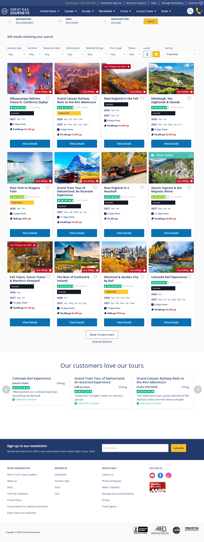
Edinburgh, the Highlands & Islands (165, 100)
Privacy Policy (14, 500)
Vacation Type (62, 480)
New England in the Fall (121, 98)
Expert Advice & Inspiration (21, 512)
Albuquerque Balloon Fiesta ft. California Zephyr (29, 100)
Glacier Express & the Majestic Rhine (166, 189)
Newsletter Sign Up (111, 2)
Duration (32, 48)
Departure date (52, 48)
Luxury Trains (144, 11)
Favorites (193, 2)
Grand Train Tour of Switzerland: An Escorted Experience (75, 191)
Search (150, 21)
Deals (164, 11)
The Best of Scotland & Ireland (73, 279)
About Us (12, 480)
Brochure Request (136, 2)
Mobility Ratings (94, 48)
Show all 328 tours (102, 341)
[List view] (147, 54)
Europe (86, 11)
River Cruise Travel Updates (22, 474)
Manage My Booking (172, 2)
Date (69, 19)
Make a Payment (111, 487)
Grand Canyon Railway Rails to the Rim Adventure (76, 100)
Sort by (169, 48)
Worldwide (105, 11)
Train (57, 487)
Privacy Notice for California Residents (27, 506)
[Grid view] (156, 54)
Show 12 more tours (102, 334)
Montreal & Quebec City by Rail (121, 279)
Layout (146, 48)
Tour (57, 493)
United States (48, 11)
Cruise (124, 11)
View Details (30, 143)
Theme (131, 48)
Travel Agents (109, 506)
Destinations (73, 48)
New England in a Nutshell (116, 189)
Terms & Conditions (17, 493)
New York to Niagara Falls (25, 189)
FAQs (154, 2)
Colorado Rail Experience (169, 277)
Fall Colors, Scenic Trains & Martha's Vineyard (27, 279)
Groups (106, 500)
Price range (115, 48)
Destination (23, 19)
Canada (69, 11)
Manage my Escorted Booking (117, 493)
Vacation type (120, 19)
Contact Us (107, 474)
